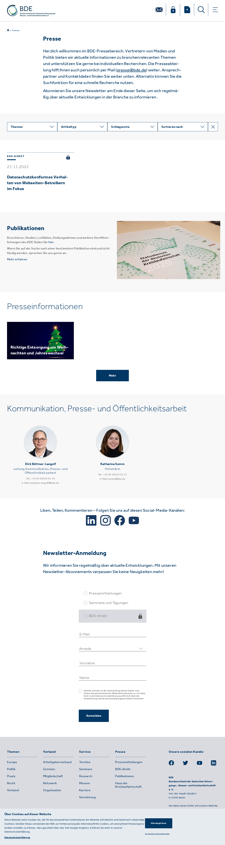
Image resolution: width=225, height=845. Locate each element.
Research (85, 776)
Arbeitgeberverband (57, 762)
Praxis (11, 776)
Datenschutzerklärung (17, 837)
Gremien (49, 769)
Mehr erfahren (17, 259)
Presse (16, 30)
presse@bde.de (131, 69)
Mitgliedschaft (53, 776)
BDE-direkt (98, 615)
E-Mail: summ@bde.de (112, 478)
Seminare (85, 769)
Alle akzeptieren (158, 823)
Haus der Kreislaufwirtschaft (128, 785)
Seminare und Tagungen (108, 602)
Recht (11, 783)
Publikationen (124, 776)
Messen (84, 783)
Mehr (112, 375)
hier (51, 242)
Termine (85, 762)
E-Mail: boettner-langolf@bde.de (40, 482)
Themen (13, 752)
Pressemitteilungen (105, 593)
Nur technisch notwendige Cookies (157, 834)
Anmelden (93, 716)
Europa (12, 762)
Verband (49, 752)
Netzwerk (50, 783)
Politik (11, 769)
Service (85, 752)
